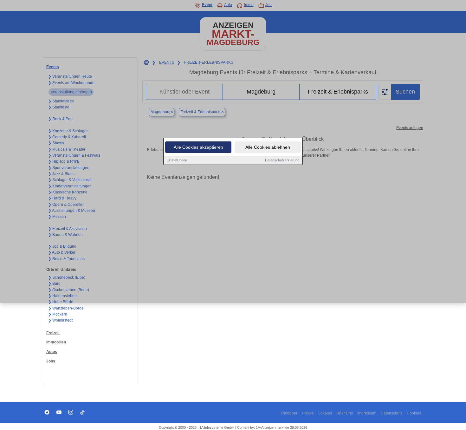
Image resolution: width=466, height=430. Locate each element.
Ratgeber (289, 413)
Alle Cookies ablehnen (267, 147)
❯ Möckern (57, 314)
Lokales (325, 413)
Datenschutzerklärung (282, 160)
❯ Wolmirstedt (60, 320)
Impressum (366, 413)
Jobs (50, 361)
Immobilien (56, 342)
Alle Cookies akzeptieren (198, 147)
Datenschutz (391, 413)
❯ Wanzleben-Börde (66, 308)
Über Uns (344, 413)
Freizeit (53, 333)
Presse (308, 413)
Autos (51, 351)
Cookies (414, 413)
